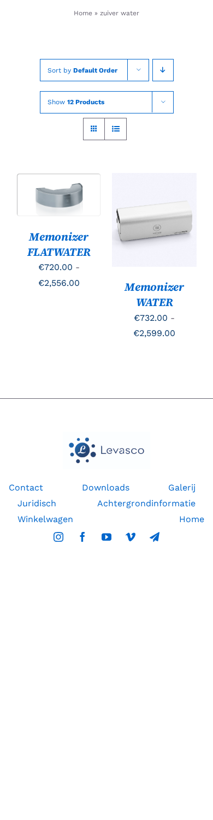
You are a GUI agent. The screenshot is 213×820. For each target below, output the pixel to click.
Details (42, 213)
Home (83, 13)
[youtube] (106, 537)
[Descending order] (163, 70)
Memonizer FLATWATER (59, 244)
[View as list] (115, 129)
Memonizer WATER (154, 294)
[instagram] (58, 537)
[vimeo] (130, 537)
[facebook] (82, 537)
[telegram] (154, 537)
